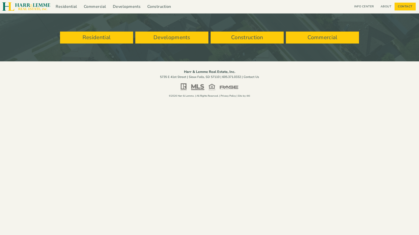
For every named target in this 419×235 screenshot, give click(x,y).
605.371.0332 (231, 77)
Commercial (95, 6)
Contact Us (251, 77)
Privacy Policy (228, 95)
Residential (66, 6)
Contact (405, 6)
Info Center (364, 6)
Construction (159, 6)
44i (248, 95)
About (386, 6)
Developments (127, 6)
